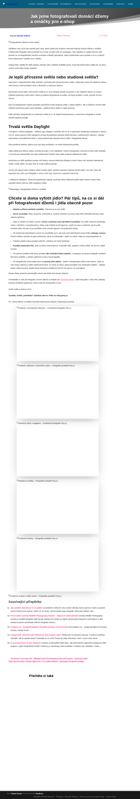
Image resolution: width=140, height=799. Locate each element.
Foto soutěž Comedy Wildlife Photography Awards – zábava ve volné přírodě (44, 616)
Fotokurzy (95, 4)
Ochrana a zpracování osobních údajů (92, 796)
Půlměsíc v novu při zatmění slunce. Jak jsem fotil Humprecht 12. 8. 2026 (53, 693)
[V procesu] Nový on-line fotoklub (25, 643)
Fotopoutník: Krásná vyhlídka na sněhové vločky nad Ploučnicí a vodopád (53, 747)
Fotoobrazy (66, 4)
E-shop (32, 4)
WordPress (39, 793)
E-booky (40, 4)
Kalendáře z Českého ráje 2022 (44, 796)
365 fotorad (80, 4)
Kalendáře (53, 4)
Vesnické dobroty (67, 280)
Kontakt (121, 4)
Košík (130, 4)
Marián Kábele (23, 36)
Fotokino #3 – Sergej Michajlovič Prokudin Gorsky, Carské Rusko (39, 627)
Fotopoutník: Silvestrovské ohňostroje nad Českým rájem (36, 635)
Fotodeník (108, 4)
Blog (59, 36)
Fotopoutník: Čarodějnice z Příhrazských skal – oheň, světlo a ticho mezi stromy (57, 720)
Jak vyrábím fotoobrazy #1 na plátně (26, 608)
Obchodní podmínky (71, 796)
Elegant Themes (17, 793)
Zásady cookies (111, 796)
